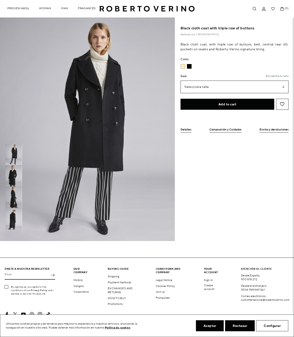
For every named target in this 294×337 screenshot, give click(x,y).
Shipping (113, 276)
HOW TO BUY (117, 298)
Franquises (163, 297)
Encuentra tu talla (277, 76)
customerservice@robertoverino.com (265, 299)
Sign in (208, 280)
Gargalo (79, 286)
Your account (211, 270)
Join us (160, 291)
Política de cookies (117, 327)
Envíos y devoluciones (274, 129)
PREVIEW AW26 (18, 8)
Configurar (272, 326)
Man (64, 8)
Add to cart (227, 104)
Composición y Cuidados (225, 129)
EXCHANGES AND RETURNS (120, 290)
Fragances (87, 8)
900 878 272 (249, 279)
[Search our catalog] (254, 9)
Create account (209, 287)
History (78, 280)
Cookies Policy (165, 286)
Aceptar (210, 326)
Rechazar (240, 326)
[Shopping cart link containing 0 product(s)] (282, 9)
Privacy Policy (39, 290)
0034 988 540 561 (253, 289)
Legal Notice (164, 280)
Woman (45, 8)
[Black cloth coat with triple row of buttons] (189, 66)
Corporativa (81, 291)
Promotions (115, 304)
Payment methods (119, 282)
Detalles (186, 129)
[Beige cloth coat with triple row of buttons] (183, 66)
